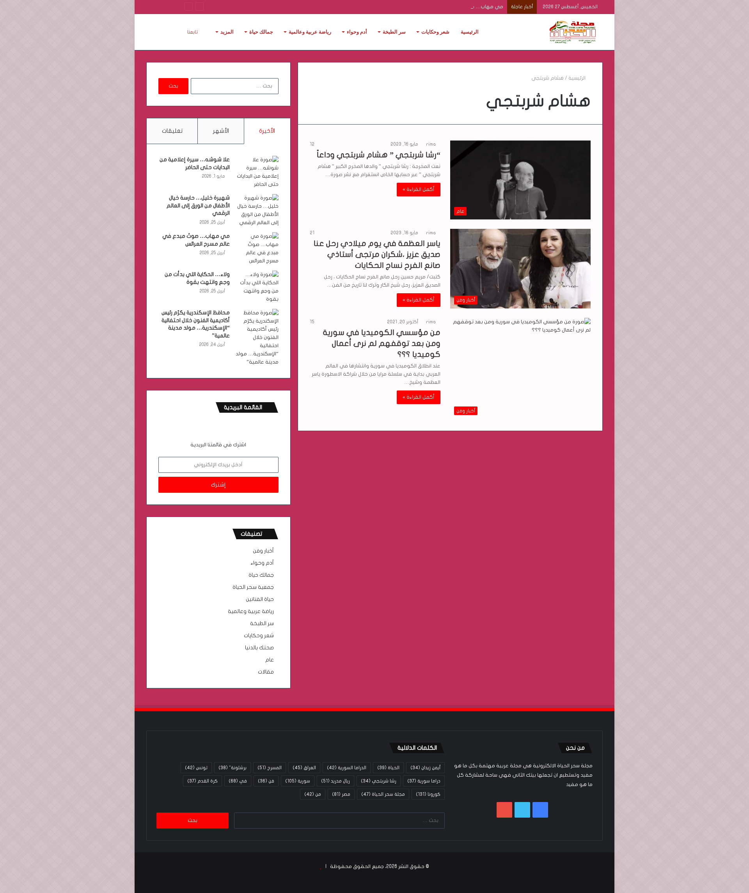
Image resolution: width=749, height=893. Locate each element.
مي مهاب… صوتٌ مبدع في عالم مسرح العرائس (450, 6)
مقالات (266, 672)
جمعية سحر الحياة (253, 587)
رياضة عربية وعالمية (310, 32)
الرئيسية (470, 32)
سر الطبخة (394, 32)
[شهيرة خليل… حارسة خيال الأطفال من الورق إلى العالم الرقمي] (257, 210)
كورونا (428, 794)
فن (266, 781)
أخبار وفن (263, 551)
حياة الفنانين (260, 599)
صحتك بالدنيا (259, 648)
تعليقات (172, 131)
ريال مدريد (335, 781)
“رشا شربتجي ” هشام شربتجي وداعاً (378, 155)
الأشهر (221, 131)
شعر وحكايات (435, 32)
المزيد (227, 32)
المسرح (269, 767)
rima (431, 144)
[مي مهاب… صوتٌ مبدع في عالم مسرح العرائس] (257, 248)
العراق (304, 767)
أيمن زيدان (425, 767)
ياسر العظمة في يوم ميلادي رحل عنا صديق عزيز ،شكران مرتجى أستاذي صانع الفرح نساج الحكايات (377, 254)
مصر (341, 794)
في (238, 781)
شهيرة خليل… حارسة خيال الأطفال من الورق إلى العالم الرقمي (198, 205)
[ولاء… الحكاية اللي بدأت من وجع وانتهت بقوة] (257, 287)
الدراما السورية (346, 767)
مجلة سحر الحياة (383, 794)
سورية (297, 781)
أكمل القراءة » (419, 189)
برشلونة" (232, 767)
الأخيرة (267, 131)
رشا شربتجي (378, 781)
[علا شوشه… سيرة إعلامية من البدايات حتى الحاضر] (257, 172)
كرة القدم (202, 781)
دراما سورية (423, 781)
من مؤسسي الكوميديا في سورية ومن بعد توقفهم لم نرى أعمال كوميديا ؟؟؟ (381, 343)
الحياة (388, 767)
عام (269, 660)
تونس (196, 767)
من (312, 794)
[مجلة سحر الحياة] (573, 32)
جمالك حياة (261, 32)
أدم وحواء (357, 32)
